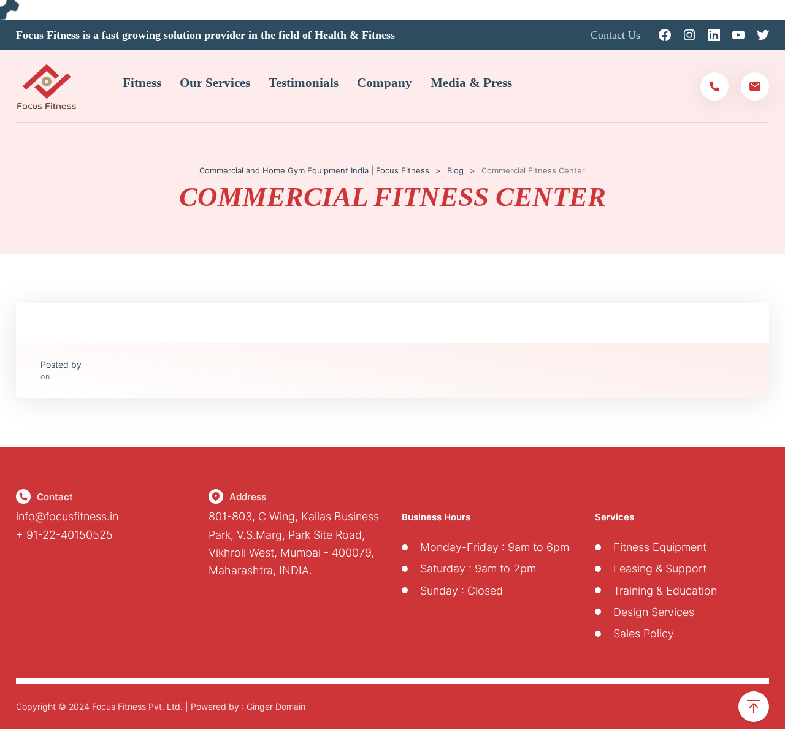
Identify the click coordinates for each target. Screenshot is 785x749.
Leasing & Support (659, 568)
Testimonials (304, 82)
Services (614, 517)
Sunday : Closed (461, 590)
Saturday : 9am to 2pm (478, 568)
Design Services (653, 612)
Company (384, 82)
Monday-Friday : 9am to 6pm (494, 547)
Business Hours (436, 517)
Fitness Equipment (659, 547)
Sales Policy (643, 633)
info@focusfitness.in (67, 516)
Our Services (215, 82)
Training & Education (665, 590)
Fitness (142, 82)
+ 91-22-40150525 (64, 534)
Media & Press (471, 82)
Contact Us (615, 35)
